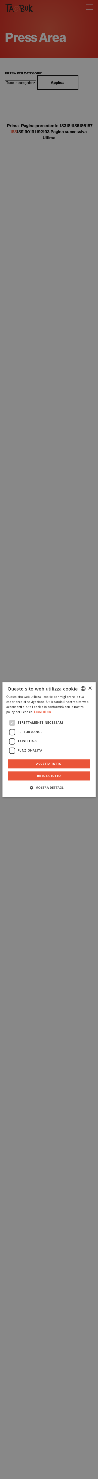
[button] (49, 787)
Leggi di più (42, 712)
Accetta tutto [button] (49, 764)
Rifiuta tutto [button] (49, 776)
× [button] (90, 688)
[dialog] (49, 739)
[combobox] (82, 688)
